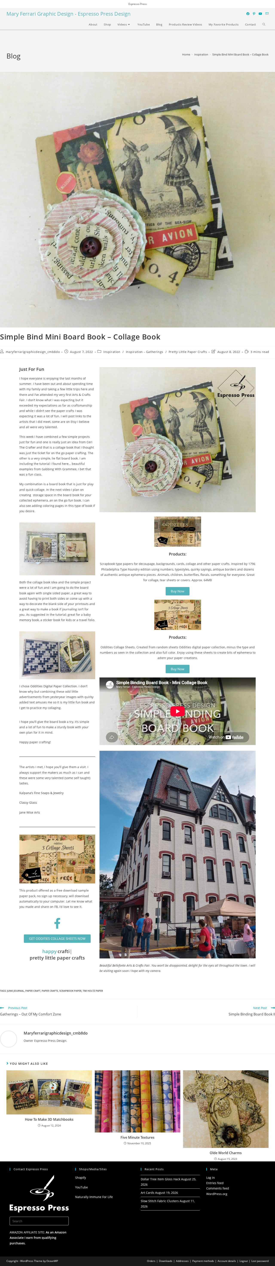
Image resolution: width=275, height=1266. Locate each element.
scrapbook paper (70, 990)
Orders (151, 1261)
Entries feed (215, 1183)
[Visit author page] (8, 1039)
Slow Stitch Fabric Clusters (160, 1201)
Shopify (80, 1178)
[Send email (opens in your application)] (267, 13)
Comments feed (217, 1188)
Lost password (260, 1261)
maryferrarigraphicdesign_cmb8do (33, 352)
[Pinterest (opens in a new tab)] (254, 13)
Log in (210, 1178)
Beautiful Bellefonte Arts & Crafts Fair (124, 965)
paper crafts (50, 990)
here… (66, 464)
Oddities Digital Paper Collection (53, 686)
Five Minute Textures (137, 1137)
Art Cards (147, 1193)
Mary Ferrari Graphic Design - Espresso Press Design (68, 13)
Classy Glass (28, 802)
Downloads (165, 1261)
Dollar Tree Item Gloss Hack (160, 1179)
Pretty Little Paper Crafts (188, 352)
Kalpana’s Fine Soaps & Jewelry (41, 793)
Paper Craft (32, 990)
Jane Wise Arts (29, 812)
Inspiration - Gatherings (144, 352)
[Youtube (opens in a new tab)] (260, 13)
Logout (244, 1261)
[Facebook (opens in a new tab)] (248, 13)
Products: (177, 554)
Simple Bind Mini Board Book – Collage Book (240, 54)
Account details (227, 1261)
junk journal (15, 990)
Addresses (182, 1261)
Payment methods (203, 1261)
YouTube (81, 1187)
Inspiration (112, 352)
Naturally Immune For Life (94, 1197)
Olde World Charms (226, 1152)
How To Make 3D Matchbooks (49, 1119)
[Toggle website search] (264, 24)
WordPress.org (216, 1194)
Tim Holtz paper (93, 990)
